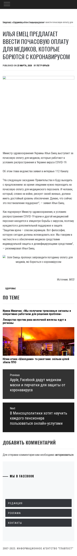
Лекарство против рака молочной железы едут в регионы (34, 321)
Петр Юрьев (43, 65)
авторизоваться (64, 454)
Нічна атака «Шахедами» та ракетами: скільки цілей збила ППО (36, 360)
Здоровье (10, 288)
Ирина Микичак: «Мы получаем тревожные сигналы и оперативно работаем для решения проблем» (37, 312)
